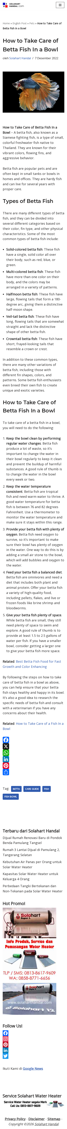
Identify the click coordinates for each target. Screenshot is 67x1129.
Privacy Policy (15, 1119)
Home (6, 23)
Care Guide (32, 788)
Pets (31, 23)
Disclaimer (36, 1119)
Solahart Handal (20, 58)
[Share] (33, 772)
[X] (33, 746)
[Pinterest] (33, 765)
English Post (20, 23)
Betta (16, 788)
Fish (46, 788)
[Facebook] (33, 740)
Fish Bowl (10, 796)
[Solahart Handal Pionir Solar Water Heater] (13, 5)
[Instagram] (33, 1039)
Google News (33, 1068)
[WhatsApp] (33, 753)
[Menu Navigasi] (60, 5)
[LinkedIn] (33, 759)
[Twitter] (33, 1056)
